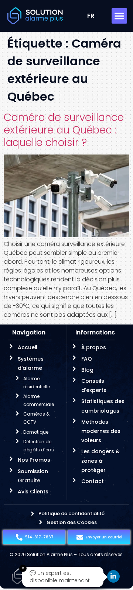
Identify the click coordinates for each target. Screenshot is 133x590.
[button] (119, 16)
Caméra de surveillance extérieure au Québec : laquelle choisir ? (64, 129)
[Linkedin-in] (113, 576)
